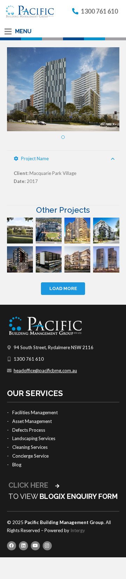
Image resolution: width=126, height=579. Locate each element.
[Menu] (8, 31)
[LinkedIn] (23, 545)
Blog (16, 464)
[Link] (30, 12)
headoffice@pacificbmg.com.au (45, 370)
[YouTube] (35, 545)
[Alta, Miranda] (106, 230)
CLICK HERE (29, 485)
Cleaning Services (30, 447)
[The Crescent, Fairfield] (20, 259)
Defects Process (28, 430)
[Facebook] (11, 545)
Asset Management (32, 421)
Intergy (77, 530)
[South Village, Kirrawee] (49, 230)
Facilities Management (35, 412)
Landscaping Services (33, 438)
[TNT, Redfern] (106, 259)
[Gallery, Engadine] (49, 259)
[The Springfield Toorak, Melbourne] (20, 230)
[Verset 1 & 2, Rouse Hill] (77, 259)
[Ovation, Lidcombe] (77, 230)
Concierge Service (30, 456)
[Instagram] (47, 545)
